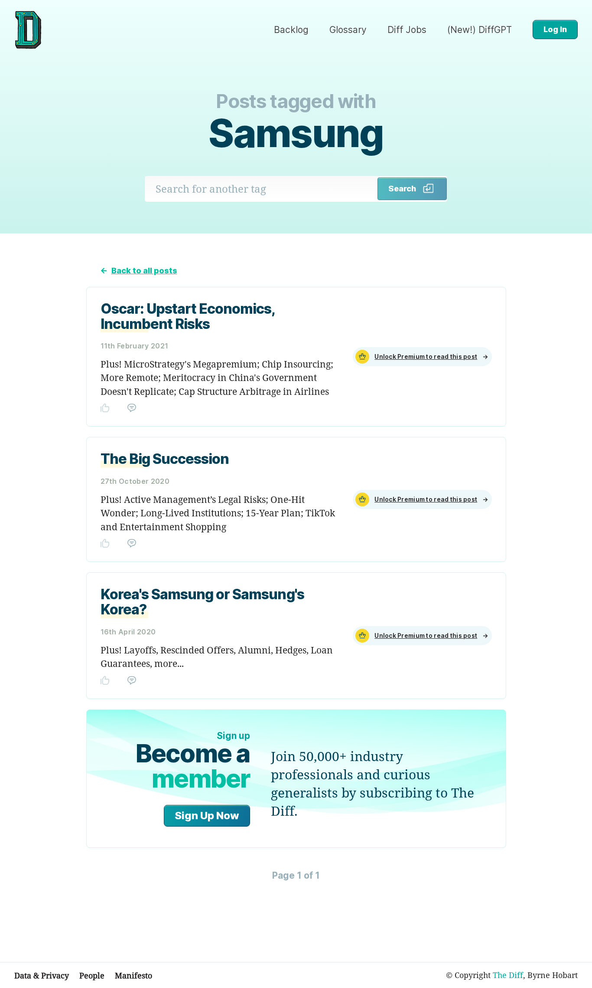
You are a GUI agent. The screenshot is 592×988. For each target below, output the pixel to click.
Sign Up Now (207, 815)
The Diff (508, 975)
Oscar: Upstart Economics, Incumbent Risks (188, 316)
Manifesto (133, 975)
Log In (555, 29)
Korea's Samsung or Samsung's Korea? (202, 602)
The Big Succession (165, 458)
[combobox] (261, 188)
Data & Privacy (41, 975)
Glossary (348, 29)
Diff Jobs (406, 29)
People (91, 975)
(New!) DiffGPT (479, 29)
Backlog (291, 29)
